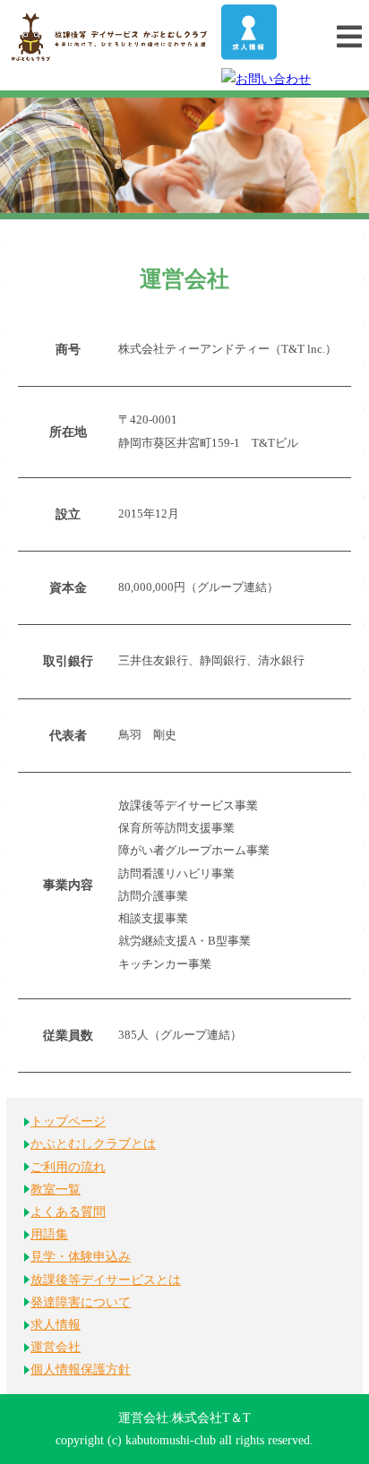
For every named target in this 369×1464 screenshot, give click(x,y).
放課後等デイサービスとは (105, 1280)
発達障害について (80, 1302)
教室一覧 (55, 1189)
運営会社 (55, 1347)
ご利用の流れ (68, 1167)
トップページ (68, 1121)
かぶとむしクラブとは (93, 1144)
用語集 (49, 1234)
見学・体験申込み (80, 1256)
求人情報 (55, 1324)
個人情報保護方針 (80, 1369)
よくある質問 (68, 1212)
